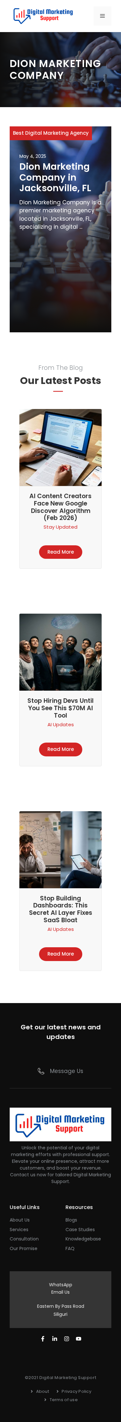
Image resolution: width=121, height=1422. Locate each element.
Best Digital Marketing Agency (51, 133)
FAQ (70, 1248)
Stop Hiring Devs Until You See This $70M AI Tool (60, 708)
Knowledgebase (83, 1239)
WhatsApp (60, 1285)
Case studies (80, 1229)
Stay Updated (60, 527)
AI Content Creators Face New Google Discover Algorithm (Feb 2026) (60, 507)
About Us (20, 1220)
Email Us (60, 1292)
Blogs (71, 1220)
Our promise (23, 1248)
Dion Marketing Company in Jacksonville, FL (55, 177)
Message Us (66, 1071)
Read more (60, 552)
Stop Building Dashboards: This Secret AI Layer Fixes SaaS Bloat (60, 909)
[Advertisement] (60, 279)
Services (19, 1229)
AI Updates (60, 724)
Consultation (24, 1239)
